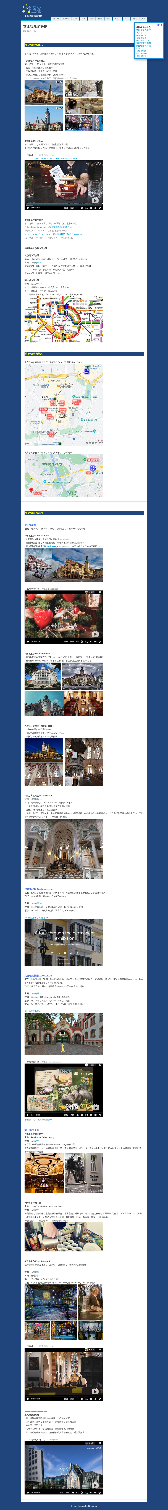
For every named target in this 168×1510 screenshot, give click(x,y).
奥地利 (117, 18)
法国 (83, 18)
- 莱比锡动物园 (141, 53)
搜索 (143, 18)
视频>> (49, 1120)
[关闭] (159, 25)
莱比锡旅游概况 (143, 30)
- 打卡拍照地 (141, 56)
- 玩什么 (139, 33)
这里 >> (38, 262)
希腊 (108, 18)
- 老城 (138, 48)
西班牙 (66, 18)
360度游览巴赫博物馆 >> (36, 917)
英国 (75, 18)
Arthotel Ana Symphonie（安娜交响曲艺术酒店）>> (49, 227)
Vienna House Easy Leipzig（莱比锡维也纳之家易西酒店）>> (53, 234)
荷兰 (126, 18)
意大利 (56, 18)
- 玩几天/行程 (141, 35)
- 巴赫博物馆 (141, 51)
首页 (135, 18)
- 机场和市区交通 (142, 40)
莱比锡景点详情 (143, 46)
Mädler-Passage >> (52, 546)
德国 (100, 18)
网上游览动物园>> (33, 1011)
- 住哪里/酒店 (141, 38)
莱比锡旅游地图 (143, 43)
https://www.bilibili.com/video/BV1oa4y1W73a (57, 159)
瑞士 (92, 18)
